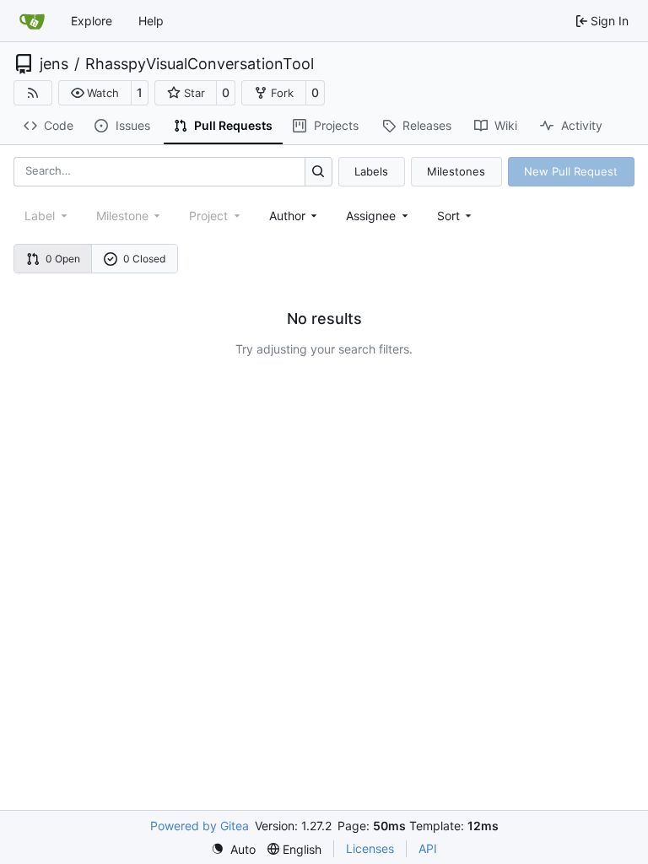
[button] (95, 92)
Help (151, 21)
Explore (91, 21)
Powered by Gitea (199, 825)
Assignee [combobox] (371, 215)
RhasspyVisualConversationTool (199, 64)
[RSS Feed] (33, 92)
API (427, 848)
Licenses (370, 848)
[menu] (456, 215)
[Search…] (318, 171)
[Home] (32, 21)
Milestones (456, 171)
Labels (371, 171)
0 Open (63, 258)
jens (54, 64)
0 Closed (144, 258)
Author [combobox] (287, 215)
